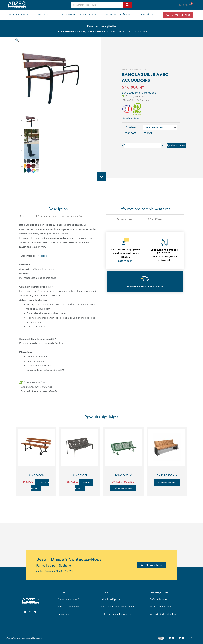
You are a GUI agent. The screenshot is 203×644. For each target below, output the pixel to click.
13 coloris (41, 256)
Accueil (59, 32)
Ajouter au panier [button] (40, 485)
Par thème (146, 15)
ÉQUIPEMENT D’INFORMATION (79, 15)
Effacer (147, 133)
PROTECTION (45, 15)
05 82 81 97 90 (65, 571)
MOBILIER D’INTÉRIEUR (118, 15)
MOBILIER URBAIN (18, 15)
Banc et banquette (101, 26)
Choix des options (123, 488)
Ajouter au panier (176, 145)
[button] (17, 40)
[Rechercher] (127, 5)
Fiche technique (130, 118)
